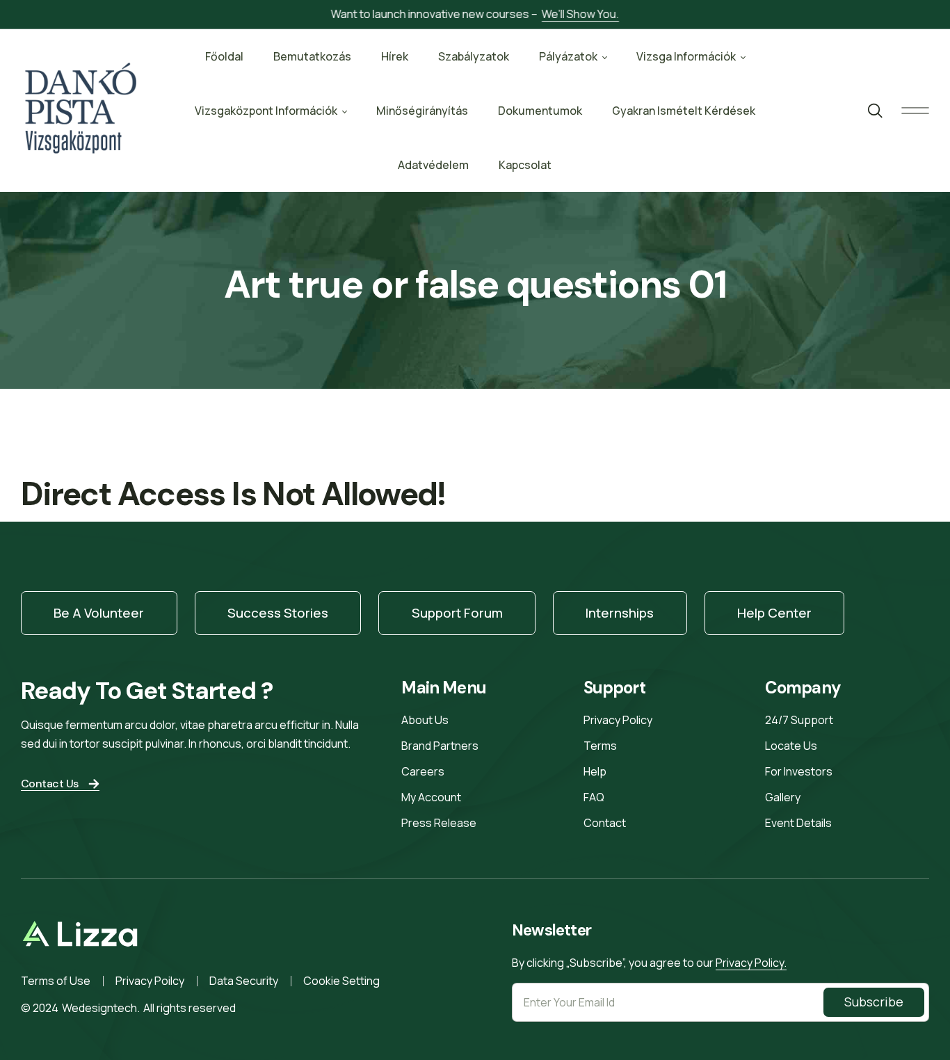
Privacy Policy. (751, 962)
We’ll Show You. (580, 14)
